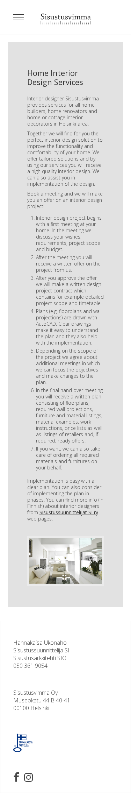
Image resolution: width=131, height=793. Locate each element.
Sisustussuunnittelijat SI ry (68, 512)
